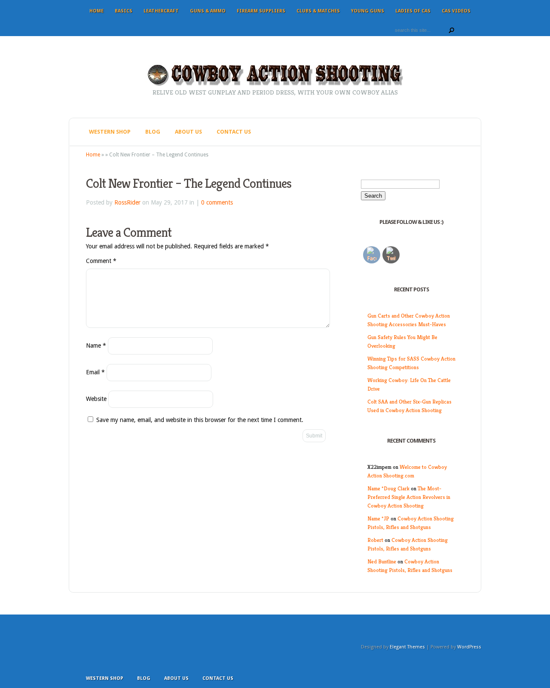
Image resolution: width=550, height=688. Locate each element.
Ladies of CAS (413, 11)
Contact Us (234, 131)
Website (96, 398)
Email (95, 372)
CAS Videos (456, 11)
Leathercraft (161, 11)
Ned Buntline (381, 561)
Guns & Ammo (208, 11)
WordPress (469, 647)
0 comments (217, 202)
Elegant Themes (407, 647)
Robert (375, 540)
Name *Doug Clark (388, 488)
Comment (101, 260)
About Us (188, 131)
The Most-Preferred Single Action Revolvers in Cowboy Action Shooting (408, 497)
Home (96, 11)
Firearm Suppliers (261, 11)
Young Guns (367, 11)
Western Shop (110, 131)
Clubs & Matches (318, 11)
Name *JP (378, 518)
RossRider (127, 202)
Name (96, 345)
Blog (152, 131)
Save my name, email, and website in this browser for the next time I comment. (199, 419)
